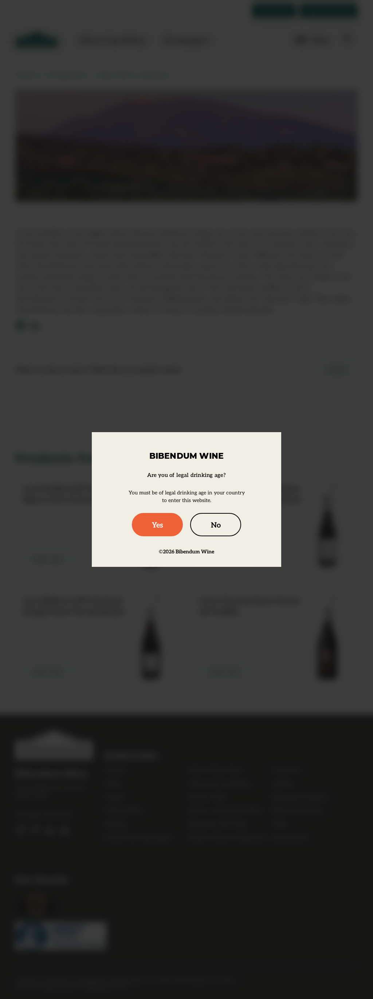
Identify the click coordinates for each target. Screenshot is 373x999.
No (216, 524)
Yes (157, 524)
